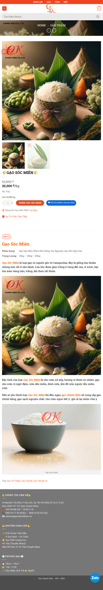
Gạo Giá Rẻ (26, 480)
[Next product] (49, 30)
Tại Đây (33, 210)
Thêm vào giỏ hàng (30, 202)
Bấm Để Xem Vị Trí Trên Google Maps (21, 546)
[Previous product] (54, 30)
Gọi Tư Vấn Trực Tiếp (16, 216)
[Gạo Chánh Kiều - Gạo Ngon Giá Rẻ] (51, 8)
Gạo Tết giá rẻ (40, 480)
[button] (4, 8)
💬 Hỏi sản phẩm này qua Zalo (61, 202)
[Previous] (7, 91)
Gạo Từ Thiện (14, 480)
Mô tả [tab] (7, 237)
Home (41, 25)
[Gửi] (97, 16)
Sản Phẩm (58, 25)
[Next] (95, 91)
